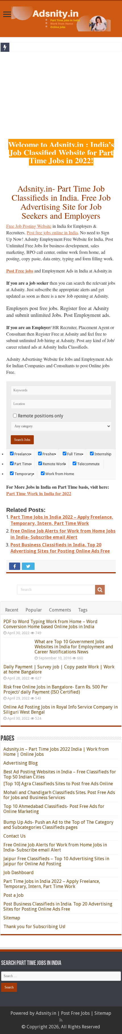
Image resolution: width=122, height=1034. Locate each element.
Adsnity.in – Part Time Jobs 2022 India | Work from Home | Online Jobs (56, 751)
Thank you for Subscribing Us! (34, 926)
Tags (82, 610)
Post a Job (13, 895)
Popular (34, 610)
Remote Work (53, 464)
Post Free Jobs (75, 1013)
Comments (60, 610)
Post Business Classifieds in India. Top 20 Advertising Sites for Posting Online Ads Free (57, 906)
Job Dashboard (18, 872)
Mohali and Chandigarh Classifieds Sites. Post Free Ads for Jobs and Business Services (59, 795)
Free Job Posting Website (28, 226)
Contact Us (14, 836)
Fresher (48, 454)
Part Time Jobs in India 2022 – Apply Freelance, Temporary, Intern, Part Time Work (51, 884)
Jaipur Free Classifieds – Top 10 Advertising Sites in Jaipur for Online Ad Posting (56, 861)
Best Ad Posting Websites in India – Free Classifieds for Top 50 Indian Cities (59, 774)
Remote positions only (40, 416)
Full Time (74, 454)
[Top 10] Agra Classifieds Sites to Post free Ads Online (58, 783)
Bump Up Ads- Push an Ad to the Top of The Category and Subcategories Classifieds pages (58, 825)
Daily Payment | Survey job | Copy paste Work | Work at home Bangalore (58, 669)
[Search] (100, 590)
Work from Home (59, 474)
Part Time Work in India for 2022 (38, 493)
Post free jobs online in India (52, 232)
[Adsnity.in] (61, 18)
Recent (11, 610)
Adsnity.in (46, 1013)
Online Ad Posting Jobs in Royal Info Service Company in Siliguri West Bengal (60, 709)
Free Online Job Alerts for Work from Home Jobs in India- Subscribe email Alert (55, 847)
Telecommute (88, 464)
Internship (103, 454)
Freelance (22, 454)
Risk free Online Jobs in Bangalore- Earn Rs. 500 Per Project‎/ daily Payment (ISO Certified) (55, 689)
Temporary (23, 474)
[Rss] (61, 1020)
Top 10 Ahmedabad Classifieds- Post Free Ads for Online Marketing (53, 809)
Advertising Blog (20, 763)
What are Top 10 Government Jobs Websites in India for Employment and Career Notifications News (74, 647)
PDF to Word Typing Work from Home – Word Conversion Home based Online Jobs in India (50, 624)
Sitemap (11, 918)
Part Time (22, 464)
